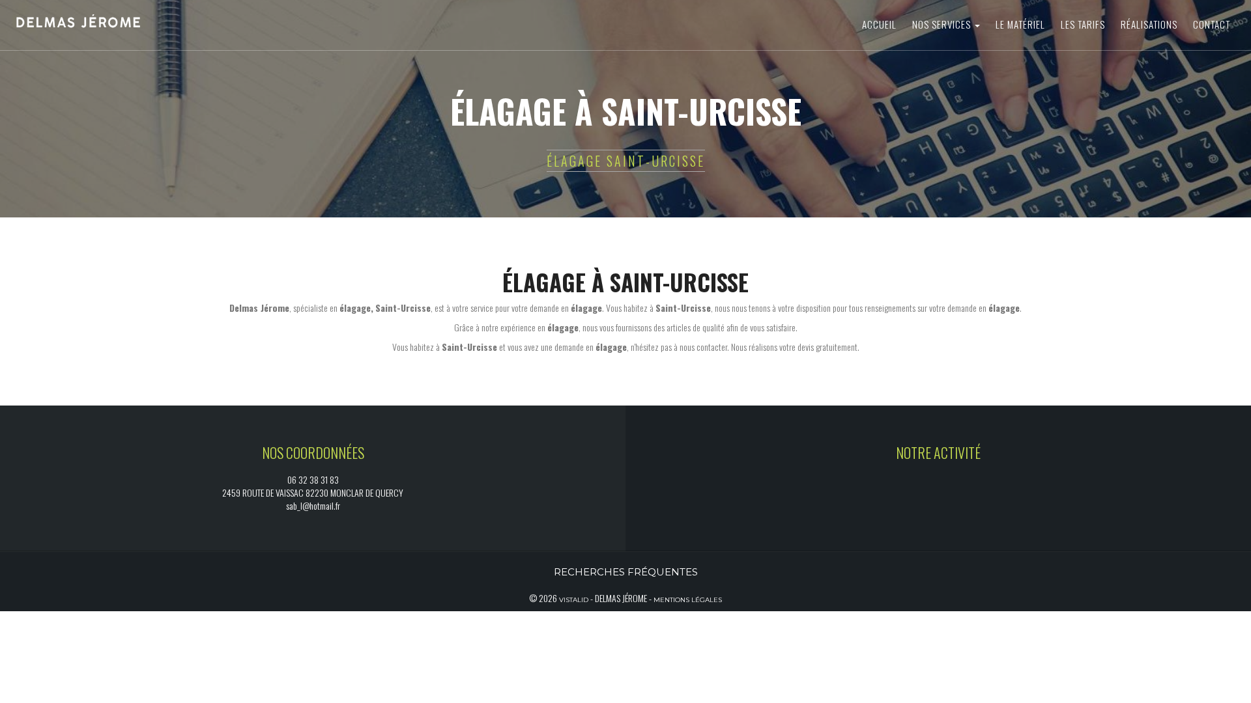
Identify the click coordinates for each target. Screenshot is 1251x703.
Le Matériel (1020, 24)
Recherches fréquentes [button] (626, 572)
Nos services (942, 24)
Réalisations (1149, 24)
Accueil (879, 24)
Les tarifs (1083, 24)
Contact (1211, 24)
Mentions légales (688, 600)
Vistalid (573, 600)
